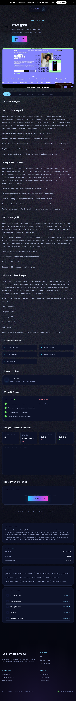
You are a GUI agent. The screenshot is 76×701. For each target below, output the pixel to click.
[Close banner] (73, 2)
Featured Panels (45, 663)
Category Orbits (45, 660)
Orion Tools (6, 674)
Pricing (41, 94)
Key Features (18, 94)
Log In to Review (38, 498)
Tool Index (41, 20)
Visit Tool (19, 38)
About (7, 94)
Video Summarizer (8, 677)
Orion (33, 20)
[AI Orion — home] (35, 9)
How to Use (30, 94)
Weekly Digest (44, 680)
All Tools (43, 657)
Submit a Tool (44, 677)
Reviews (51, 94)
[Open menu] (43, 9)
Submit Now (61, 2)
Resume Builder (7, 680)
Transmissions (44, 674)
